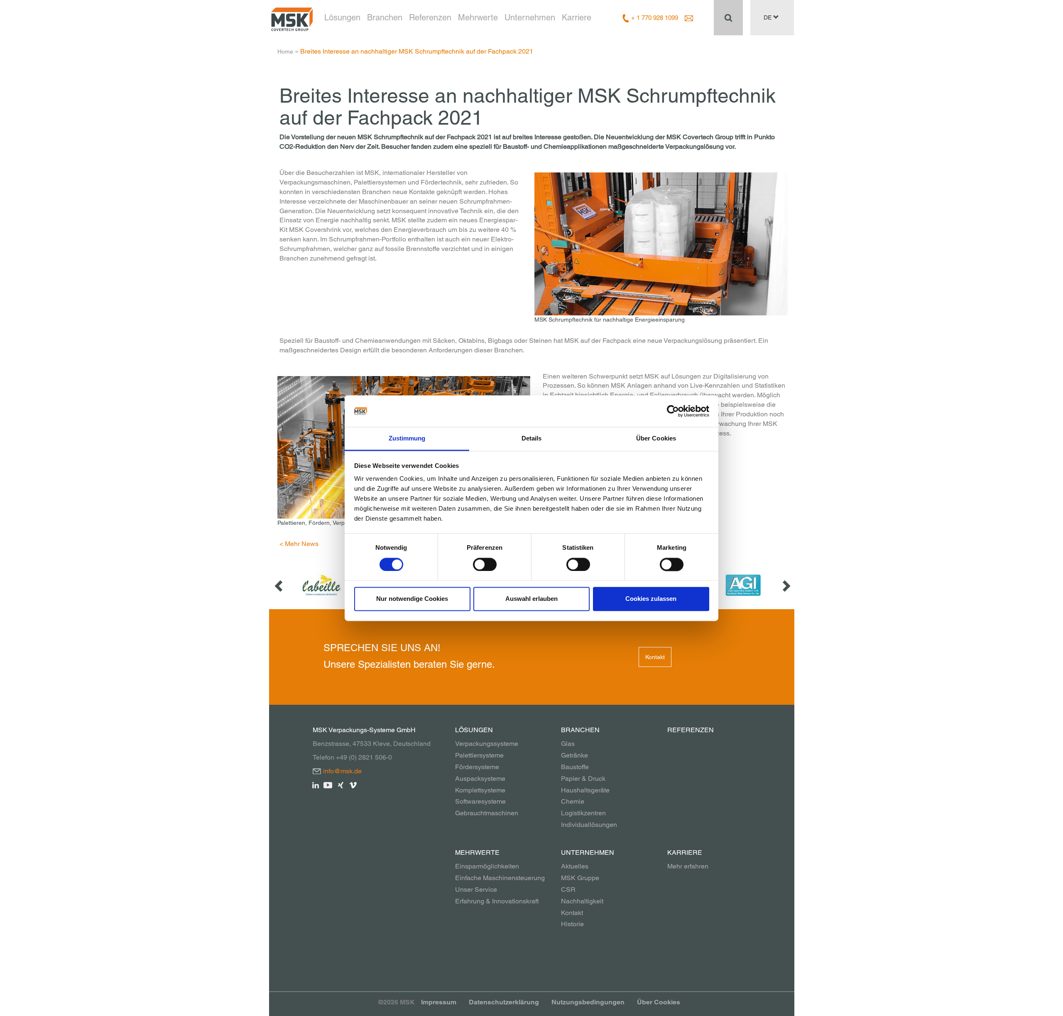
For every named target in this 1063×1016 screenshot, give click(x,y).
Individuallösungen (589, 825)
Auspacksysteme (480, 778)
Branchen (384, 17)
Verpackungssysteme (486, 744)
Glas (568, 744)
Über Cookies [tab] (656, 438)
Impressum (438, 1002)
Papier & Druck (583, 778)
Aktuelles (574, 866)
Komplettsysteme (480, 790)
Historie (572, 924)
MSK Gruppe (580, 878)
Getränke (574, 755)
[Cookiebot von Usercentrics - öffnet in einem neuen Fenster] (673, 411)
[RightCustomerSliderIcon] (785, 585)
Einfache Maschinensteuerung (500, 878)
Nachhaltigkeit (582, 901)
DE (768, 17)
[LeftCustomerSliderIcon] (279, 585)
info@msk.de (342, 771)
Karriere (576, 17)
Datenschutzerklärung (504, 1002)
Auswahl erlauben (531, 599)
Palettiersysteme (479, 755)
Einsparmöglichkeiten (487, 866)
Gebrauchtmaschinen (486, 813)
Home (285, 51)
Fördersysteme (477, 767)
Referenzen (430, 17)
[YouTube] (328, 785)
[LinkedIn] (316, 785)
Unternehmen (530, 17)
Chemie (572, 801)
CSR (568, 889)
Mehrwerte (478, 17)
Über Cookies (658, 1002)
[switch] (485, 564)
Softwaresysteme (480, 801)
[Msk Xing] (341, 785)
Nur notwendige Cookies (412, 599)
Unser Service (476, 889)
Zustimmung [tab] (407, 438)
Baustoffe (575, 767)
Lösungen (342, 17)
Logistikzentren (583, 813)
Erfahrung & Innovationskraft (497, 901)
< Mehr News (298, 544)
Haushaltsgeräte (585, 790)
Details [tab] (532, 438)
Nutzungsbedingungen (588, 1002)
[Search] (728, 17)
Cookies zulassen (650, 599)
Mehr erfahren (687, 866)
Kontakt (655, 657)
